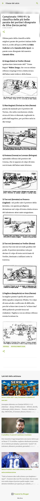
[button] (3, 32)
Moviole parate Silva (18, 346)
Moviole (6, 346)
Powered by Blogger (21, 494)
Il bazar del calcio (12, 3)
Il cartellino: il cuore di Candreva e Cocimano (16, 435)
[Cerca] (37, 3)
